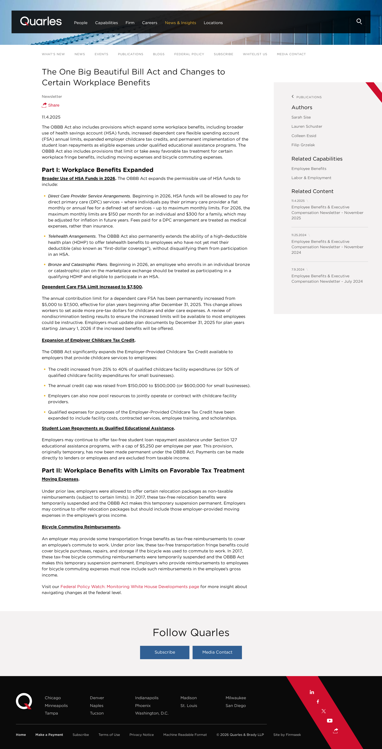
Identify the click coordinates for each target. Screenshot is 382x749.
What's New (53, 54)
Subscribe (223, 54)
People (81, 22)
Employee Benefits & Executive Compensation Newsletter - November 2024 (327, 247)
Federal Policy (189, 54)
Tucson (97, 713)
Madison (188, 697)
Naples (96, 705)
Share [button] (53, 105)
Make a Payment (49, 734)
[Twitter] (324, 711)
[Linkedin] (312, 692)
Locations (213, 22)
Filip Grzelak (303, 144)
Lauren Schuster (306, 126)
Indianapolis (147, 697)
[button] (335, 731)
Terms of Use (109, 734)
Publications (130, 54)
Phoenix (143, 705)
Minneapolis (56, 705)
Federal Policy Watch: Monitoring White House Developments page (129, 586)
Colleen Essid (303, 135)
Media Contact (291, 54)
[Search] (359, 21)
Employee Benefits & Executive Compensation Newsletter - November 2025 (327, 212)
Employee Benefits (308, 168)
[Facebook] (318, 702)
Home (21, 734)
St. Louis (188, 705)
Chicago (53, 697)
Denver (97, 697)
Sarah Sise (301, 117)
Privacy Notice (142, 734)
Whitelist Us (255, 54)
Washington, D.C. (152, 713)
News (80, 54)
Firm (130, 22)
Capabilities (106, 22)
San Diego (236, 705)
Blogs (159, 54)
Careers (149, 22)
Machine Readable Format (185, 734)
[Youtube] (329, 721)
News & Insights (180, 22)
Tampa (51, 713)
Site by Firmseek (287, 734)
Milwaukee (236, 697)
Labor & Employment (311, 177)
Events (101, 54)
